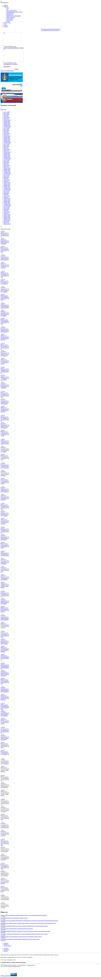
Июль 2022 (6, 176)
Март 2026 (6, 118)
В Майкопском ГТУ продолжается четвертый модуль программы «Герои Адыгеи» (21, 936)
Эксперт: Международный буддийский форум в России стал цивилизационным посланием (24, 915)
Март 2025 (6, 134)
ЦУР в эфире (10, 18)
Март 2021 (6, 197)
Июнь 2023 (6, 162)
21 (6, 234)
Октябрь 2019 (7, 220)
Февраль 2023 (7, 168)
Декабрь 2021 (7, 185)
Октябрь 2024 (7, 141)
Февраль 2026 (7, 120)
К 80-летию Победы (12, 10)
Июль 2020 (6, 208)
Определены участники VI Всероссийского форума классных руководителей (20, 939)
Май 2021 (6, 194)
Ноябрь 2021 (7, 186)
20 (4, 234)
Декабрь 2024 (7, 138)
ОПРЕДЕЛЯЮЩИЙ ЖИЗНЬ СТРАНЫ (14, 48)
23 (4, 242)
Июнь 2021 (6, 193)
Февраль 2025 (7, 136)
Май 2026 (6, 116)
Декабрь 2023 (7, 154)
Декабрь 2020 (7, 201)
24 (6, 242)
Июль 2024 (6, 145)
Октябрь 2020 (7, 204)
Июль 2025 (6, 129)
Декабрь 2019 (7, 217)
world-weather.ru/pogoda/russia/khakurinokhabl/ (50, 29)
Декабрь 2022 (7, 169)
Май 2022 (6, 178)
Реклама (6, 26)
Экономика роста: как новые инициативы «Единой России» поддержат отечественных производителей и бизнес (29, 920)
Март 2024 (6, 150)
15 (3, 241)
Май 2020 (6, 210)
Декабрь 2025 (7, 122)
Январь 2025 (7, 137)
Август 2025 (7, 128)
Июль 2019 (6, 221)
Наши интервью (11, 17)
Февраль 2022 (7, 182)
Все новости (10, 14)
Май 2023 (6, 164)
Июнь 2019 (6, 222)
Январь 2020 (7, 216)
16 (4, 241)
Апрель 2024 (7, 149)
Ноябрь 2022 (7, 170)
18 (2, 234)
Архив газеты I (7, 945)
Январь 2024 (7, 153)
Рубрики (6, 6)
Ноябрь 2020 (7, 202)
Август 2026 (7, 112)
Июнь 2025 (6, 130)
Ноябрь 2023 (7, 156)
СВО (8, 8)
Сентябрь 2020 (7, 205)
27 (1, 243)
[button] (4, 2)
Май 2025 (6, 132)
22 (3, 242)
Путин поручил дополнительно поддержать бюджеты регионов (17, 928)
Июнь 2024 (6, 146)
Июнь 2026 (6, 114)
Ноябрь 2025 (7, 124)
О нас (5, 24)
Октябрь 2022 (7, 172)
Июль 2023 (6, 161)
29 (3, 243)
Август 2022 (7, 174)
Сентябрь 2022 (7, 173)
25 (4, 250)
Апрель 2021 (7, 196)
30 (4, 243)
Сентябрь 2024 (7, 142)
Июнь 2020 (3, 109)
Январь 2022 (7, 184)
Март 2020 (6, 213)
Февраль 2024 (7, 152)
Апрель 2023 (7, 165)
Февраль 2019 (7, 224)
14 (5, 233)
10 (1, 233)
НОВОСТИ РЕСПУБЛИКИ (14, 16)
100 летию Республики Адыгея (14, 12)
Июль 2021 (6, 192)
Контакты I (6, 949)
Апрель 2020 (7, 212)
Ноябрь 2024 (7, 140)
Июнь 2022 (6, 177)
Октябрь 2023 (7, 157)
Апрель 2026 (7, 117)
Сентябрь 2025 (7, 126)
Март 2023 (6, 166)
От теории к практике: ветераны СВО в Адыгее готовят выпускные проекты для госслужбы (24, 934)
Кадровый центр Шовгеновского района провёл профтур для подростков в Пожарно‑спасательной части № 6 (28, 923)
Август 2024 (7, 144)
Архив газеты (7, 22)
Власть (8, 21)
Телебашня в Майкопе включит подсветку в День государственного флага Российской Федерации (25, 931)
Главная (6, 5)
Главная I (6, 943)
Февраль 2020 (7, 214)
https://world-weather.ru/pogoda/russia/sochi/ (50, 30)
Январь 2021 (7, 200)
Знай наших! (10, 20)
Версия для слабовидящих (7, 70)
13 (1, 241)
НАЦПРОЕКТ (10, 13)
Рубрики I (6, 944)
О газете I (6, 948)
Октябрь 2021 (7, 188)
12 (3, 233)
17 (1, 234)
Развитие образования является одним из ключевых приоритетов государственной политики (24, 926)
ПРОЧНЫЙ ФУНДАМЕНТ (11, 64)
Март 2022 (6, 181)
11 (2, 233)
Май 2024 (6, 148)
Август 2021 (7, 190)
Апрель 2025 (7, 133)
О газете (6, 25)
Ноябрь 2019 (7, 218)
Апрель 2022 (7, 180)
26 (6, 250)
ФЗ (7, 9)
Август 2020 (7, 206)
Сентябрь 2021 (7, 189)
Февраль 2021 (7, 198)
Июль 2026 (6, 113)
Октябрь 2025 (7, 125)
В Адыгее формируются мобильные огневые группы (14, 918)
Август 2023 (7, 160)
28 (2, 243)
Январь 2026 (7, 121)
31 (6, 243)
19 (3, 234)
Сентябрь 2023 (7, 158)
